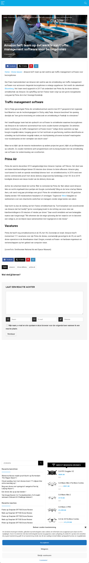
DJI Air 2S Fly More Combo (69, 519)
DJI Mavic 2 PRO (65, 507)
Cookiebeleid (43, 560)
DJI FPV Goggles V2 (66, 471)
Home (5, 17)
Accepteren (44, 543)
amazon (12, 267)
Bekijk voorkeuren (44, 555)
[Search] (85, 3)
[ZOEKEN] (40, 463)
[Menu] (3, 3)
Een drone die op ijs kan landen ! (14, 492)
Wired (64, 196)
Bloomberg (9, 88)
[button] (85, 527)
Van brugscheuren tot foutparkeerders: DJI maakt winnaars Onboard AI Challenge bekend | (21, 496)
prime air (32, 267)
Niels (3, 513)
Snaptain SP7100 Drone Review (21, 510)
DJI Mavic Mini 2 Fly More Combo (71, 483)
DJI (59, 477)
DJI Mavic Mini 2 (65, 495)
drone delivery (22, 267)
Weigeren (44, 549)
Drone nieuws (12, 17)
